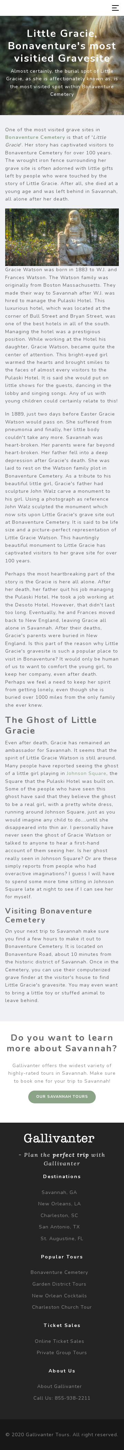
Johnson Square (86, 773)
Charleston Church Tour (62, 1307)
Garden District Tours (59, 1284)
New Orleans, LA (59, 1204)
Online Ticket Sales (59, 1341)
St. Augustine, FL (62, 1238)
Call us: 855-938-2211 (62, 1398)
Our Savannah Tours (62, 1096)
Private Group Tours (62, 1352)
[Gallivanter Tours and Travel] (40, 7)
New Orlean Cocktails (59, 1296)
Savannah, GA (59, 1192)
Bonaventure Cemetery (35, 137)
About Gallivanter (59, 1386)
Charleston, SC (59, 1215)
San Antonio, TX (59, 1227)
